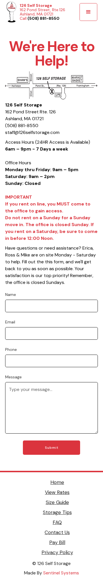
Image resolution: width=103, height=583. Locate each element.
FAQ (57, 522)
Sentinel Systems (61, 573)
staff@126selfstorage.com (32, 132)
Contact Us (57, 532)
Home (57, 482)
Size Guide (57, 502)
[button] (88, 12)
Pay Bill (57, 542)
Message (13, 377)
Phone (11, 349)
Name (10, 294)
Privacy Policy (57, 552)
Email (10, 322)
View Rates (57, 492)
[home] (11, 12)
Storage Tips (57, 512)
